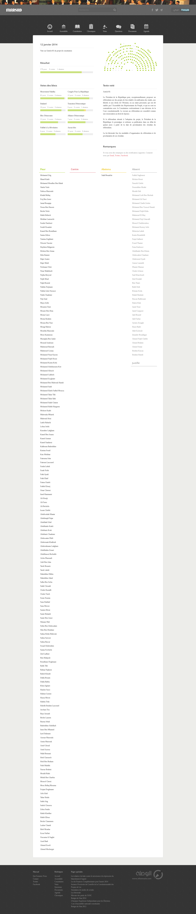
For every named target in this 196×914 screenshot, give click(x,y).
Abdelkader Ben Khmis (140, 251)
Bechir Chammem (46, 821)
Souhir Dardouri (46, 223)
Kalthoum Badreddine (48, 446)
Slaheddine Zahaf (46, 578)
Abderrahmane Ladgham (49, 546)
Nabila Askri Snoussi (48, 291)
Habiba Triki (44, 702)
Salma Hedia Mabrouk (48, 634)
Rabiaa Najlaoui (46, 670)
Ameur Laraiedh (138, 263)
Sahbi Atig (44, 801)
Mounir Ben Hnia (46, 311)
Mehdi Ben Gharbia (47, 777)
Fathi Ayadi (44, 474)
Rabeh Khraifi (45, 674)
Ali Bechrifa (44, 506)
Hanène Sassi (45, 690)
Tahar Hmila (44, 797)
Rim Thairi (136, 283)
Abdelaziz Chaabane (47, 534)
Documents (132, 31)
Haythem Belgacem (47, 247)
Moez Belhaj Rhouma (48, 785)
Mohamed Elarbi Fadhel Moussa (52, 391)
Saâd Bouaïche (107, 175)
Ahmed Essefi (45, 845)
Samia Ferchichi (46, 650)
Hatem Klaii (136, 303)
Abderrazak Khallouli (48, 542)
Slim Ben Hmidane (47, 630)
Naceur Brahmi (45, 769)
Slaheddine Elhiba (46, 574)
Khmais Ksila (137, 291)
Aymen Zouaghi (138, 323)
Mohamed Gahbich (47, 375)
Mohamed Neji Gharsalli (141, 219)
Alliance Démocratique (76, 116)
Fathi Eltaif (44, 478)
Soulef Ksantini (46, 227)
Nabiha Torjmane (46, 287)
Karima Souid (45, 450)
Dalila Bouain (45, 678)
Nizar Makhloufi (46, 271)
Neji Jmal (43, 299)
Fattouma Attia (45, 458)
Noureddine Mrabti (139, 187)
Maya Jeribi (44, 303)
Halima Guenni (45, 694)
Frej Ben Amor (45, 199)
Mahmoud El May (138, 215)
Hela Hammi (44, 255)
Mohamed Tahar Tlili (47, 395)
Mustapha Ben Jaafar (48, 339)
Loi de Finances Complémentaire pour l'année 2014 (89, 882)
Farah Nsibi (44, 470)
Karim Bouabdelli (138, 235)
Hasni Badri (136, 327)
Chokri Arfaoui (137, 271)
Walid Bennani (45, 753)
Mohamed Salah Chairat (49, 403)
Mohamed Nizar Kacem (49, 355)
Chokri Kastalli (45, 590)
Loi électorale (76, 893)
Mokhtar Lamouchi (47, 219)
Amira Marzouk (46, 742)
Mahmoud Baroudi (47, 347)
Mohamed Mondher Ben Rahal (51, 183)
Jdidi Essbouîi (137, 331)
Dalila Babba (45, 682)
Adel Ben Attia (45, 562)
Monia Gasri (44, 315)
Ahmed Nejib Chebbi (140, 339)
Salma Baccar (45, 642)
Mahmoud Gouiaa (46, 351)
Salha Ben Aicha (46, 582)
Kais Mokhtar (45, 454)
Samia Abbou (45, 235)
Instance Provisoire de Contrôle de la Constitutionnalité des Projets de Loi (92, 885)
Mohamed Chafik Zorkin (141, 203)
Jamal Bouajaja (45, 203)
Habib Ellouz (45, 817)
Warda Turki (44, 187)
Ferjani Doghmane (47, 789)
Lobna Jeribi (44, 426)
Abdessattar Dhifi (46, 538)
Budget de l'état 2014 (78, 898)
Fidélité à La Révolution (49, 128)
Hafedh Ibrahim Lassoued (49, 706)
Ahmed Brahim (137, 343)
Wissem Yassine (46, 243)
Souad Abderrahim (47, 646)
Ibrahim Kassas (137, 351)
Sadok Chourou (46, 805)
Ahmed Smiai (137, 347)
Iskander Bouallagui (139, 335)
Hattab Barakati (137, 295)
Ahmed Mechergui (47, 849)
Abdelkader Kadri (46, 526)
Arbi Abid (44, 793)
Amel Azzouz (45, 750)
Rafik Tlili (44, 666)
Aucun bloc (72, 128)
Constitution (77, 31)
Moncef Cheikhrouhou (140, 223)
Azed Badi (44, 841)
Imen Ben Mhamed (47, 730)
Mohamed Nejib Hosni (48, 359)
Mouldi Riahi (45, 773)
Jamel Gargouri (137, 311)
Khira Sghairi (45, 686)
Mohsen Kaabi (45, 411)
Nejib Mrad (44, 279)
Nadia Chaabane (46, 295)
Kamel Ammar (45, 438)
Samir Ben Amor (46, 618)
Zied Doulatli (137, 279)
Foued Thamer (137, 243)
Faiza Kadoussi (137, 247)
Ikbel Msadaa (45, 829)
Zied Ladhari (44, 654)
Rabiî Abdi (136, 287)
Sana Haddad (45, 602)
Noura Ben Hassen (47, 207)
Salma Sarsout (45, 638)
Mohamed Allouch (47, 371)
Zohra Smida (45, 809)
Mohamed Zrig (45, 175)
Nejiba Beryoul (45, 275)
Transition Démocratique (77, 104)
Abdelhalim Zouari (47, 550)
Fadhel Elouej (45, 486)
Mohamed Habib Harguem (50, 407)
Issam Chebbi (45, 510)
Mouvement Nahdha (47, 92)
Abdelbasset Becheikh (48, 554)
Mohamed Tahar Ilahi (48, 399)
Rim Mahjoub (45, 658)
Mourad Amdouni (46, 343)
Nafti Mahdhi (45, 765)
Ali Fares (43, 502)
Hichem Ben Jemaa (47, 251)
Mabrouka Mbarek (47, 415)
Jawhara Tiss (45, 710)
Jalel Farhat (136, 319)
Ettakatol (43, 104)
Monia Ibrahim (45, 319)
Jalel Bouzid (136, 315)
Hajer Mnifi (44, 263)
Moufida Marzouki (47, 331)
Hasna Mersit (45, 698)
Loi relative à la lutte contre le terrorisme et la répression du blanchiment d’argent (92, 877)
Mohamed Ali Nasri (139, 199)
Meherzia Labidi (138, 231)
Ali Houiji (44, 498)
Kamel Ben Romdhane (48, 231)
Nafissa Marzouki (46, 191)
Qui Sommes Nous (40, 876)
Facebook (124, 155)
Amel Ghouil (45, 746)
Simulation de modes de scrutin (82, 890)
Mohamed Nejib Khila (140, 211)
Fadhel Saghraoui (138, 175)
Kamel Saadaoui (46, 442)
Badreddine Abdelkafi (48, 726)
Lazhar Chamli (45, 825)
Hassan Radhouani (139, 299)
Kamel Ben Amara (47, 434)
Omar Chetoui (45, 490)
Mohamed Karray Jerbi (140, 227)
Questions (118, 31)
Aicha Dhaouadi (46, 558)
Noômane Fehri (46, 267)
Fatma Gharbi (45, 482)
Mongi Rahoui (45, 327)
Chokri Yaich (45, 594)
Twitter (117, 155)
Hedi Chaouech (45, 757)
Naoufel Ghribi (137, 183)
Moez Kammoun (46, 335)
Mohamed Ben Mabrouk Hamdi (52, 383)
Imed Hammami (46, 494)
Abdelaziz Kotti (46, 530)
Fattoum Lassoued (47, 462)
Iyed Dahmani (45, 734)
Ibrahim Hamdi (137, 355)
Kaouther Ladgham (47, 430)
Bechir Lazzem (45, 718)
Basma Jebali (45, 722)
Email (112, 155)
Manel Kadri (44, 179)
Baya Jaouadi (45, 714)
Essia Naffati (45, 833)
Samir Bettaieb (45, 614)
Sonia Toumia (45, 598)
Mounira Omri (45, 307)
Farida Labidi (45, 466)
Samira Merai (45, 610)
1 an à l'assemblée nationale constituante (85, 904)
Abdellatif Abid (45, 522)
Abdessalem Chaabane (140, 255)
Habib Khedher (45, 813)
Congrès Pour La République (78, 92)
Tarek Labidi (44, 570)
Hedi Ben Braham (46, 761)
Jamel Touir (136, 307)
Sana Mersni (44, 606)
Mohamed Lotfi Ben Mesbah (142, 195)
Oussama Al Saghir (47, 837)
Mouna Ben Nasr (46, 323)
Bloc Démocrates (46, 116)
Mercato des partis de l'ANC (81, 895)
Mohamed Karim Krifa (48, 363)
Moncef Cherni (45, 781)
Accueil (50, 31)
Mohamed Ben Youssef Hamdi (143, 207)
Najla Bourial (45, 283)
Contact (35, 879)
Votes (105, 31)
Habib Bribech (45, 215)
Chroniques (91, 31)
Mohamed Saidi (46, 387)
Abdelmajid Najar (46, 518)
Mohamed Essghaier (47, 379)
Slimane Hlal (45, 622)
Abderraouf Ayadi (138, 259)
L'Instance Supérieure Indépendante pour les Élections (90, 901)
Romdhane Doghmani (48, 662)
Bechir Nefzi (44, 211)
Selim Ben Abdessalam (48, 626)
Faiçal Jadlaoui (137, 239)
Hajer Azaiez (44, 259)
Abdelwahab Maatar (47, 514)
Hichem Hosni (137, 179)
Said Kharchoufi (138, 275)
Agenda (146, 31)
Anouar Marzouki (46, 738)
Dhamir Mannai (138, 267)
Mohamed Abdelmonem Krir (50, 367)
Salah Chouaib (45, 586)
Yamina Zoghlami (46, 239)
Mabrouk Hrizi (45, 419)
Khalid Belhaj (45, 195)
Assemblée (64, 31)
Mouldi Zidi (136, 191)
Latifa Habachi (45, 422)
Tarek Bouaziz (45, 566)
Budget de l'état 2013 (78, 906)
